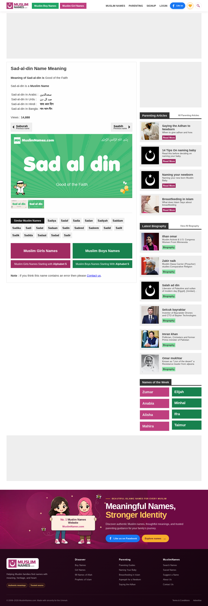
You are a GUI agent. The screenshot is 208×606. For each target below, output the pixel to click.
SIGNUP (151, 5)
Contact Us (168, 584)
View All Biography (189, 226)
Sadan (89, 220)
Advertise (197, 600)
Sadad (55, 235)
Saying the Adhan (127, 584)
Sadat (39, 228)
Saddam (118, 220)
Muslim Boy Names (45, 5)
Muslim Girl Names (73, 5)
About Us (167, 579)
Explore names (155, 538)
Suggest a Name (171, 575)
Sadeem (94, 228)
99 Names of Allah (83, 575)
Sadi (28, 228)
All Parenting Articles (188, 115)
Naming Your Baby (127, 570)
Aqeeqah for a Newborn (130, 579)
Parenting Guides (127, 565)
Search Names (170, 565)
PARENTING (136, 5)
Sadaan (53, 228)
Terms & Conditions (181, 600)
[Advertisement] (104, 36)
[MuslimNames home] (22, 563)
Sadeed (79, 228)
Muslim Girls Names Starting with (40, 264)
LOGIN (163, 5)
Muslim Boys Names (102, 251)
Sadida (28, 235)
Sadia (76, 220)
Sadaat (42, 235)
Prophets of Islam (83, 579)
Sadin (66, 228)
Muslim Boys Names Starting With (102, 264)
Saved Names (169, 570)
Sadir (67, 235)
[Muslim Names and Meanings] (17, 5)
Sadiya (52, 220)
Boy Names (80, 565)
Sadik (15, 235)
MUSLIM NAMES (115, 5)
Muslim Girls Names (41, 251)
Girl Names (80, 570)
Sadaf (64, 220)
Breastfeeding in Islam (129, 575)
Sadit (119, 228)
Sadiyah (103, 220)
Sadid (107, 228)
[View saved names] (190, 5)
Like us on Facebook (125, 538)
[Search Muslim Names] (198, 5)
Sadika (16, 228)
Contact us (94, 275)
